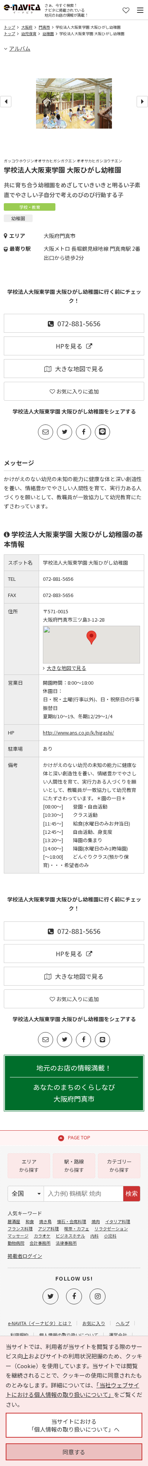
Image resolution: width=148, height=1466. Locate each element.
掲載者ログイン (25, 1255)
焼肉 (95, 1221)
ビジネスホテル (70, 1236)
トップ (9, 27)
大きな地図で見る (79, 368)
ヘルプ (122, 1323)
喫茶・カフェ (76, 1228)
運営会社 (118, 1335)
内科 (94, 1236)
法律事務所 (66, 1243)
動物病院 (16, 1243)
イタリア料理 (117, 1221)
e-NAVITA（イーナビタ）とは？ (40, 1323)
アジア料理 (48, 1228)
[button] (91, 638)
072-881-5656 (79, 323)
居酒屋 (14, 1221)
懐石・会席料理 (71, 1221)
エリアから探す (29, 1165)
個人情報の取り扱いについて (68, 1335)
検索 (132, 1193)
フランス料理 (20, 1228)
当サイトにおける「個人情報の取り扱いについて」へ (74, 1425)
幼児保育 (28, 33)
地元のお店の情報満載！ (74, 1083)
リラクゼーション (111, 1228)
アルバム (19, 48)
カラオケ (42, 1236)
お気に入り (93, 1323)
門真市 (44, 27)
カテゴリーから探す (119, 1165)
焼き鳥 (45, 1221)
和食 (29, 1221)
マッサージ (18, 1236)
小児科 (110, 1236)
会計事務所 (40, 1243)
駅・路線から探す (74, 1165)
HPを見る (69, 345)
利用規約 (19, 1335)
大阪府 (27, 27)
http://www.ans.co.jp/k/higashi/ (78, 732)
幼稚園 (48, 33)
